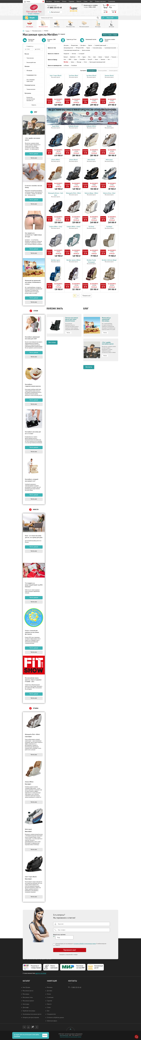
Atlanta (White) (29, 782)
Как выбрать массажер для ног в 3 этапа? (33, 432)
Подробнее (17, 1036)
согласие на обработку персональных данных (85, 943)
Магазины (49, 1)
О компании (111, 1)
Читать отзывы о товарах (110, 35)
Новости (79, 1)
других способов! (40, 973)
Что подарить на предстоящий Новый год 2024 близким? (34, 585)
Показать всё (86, 296)
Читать (68, 332)
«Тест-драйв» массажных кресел (108, 343)
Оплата (64, 1)
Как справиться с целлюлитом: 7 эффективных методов (33, 235)
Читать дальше (33, 154)
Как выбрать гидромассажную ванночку (33, 385)
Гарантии (71, 1)
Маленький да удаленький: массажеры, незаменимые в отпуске (33, 282)
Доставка (57, 1)
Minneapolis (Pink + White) (32, 734)
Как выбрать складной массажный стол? (31, 480)
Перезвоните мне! (69, 950)
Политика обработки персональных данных (70, 1037)
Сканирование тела (31, 75)
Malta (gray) (28, 829)
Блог (91, 1)
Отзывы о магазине (100, 1)
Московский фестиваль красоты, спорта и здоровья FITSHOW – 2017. (33, 679)
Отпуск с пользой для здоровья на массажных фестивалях (32, 632)
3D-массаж (29, 70)
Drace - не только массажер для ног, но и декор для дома (33, 536)
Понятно (45, 1035)
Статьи (85, 1)
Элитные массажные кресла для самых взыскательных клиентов (71, 320)
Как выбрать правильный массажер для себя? (32, 338)
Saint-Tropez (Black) (31, 877)
